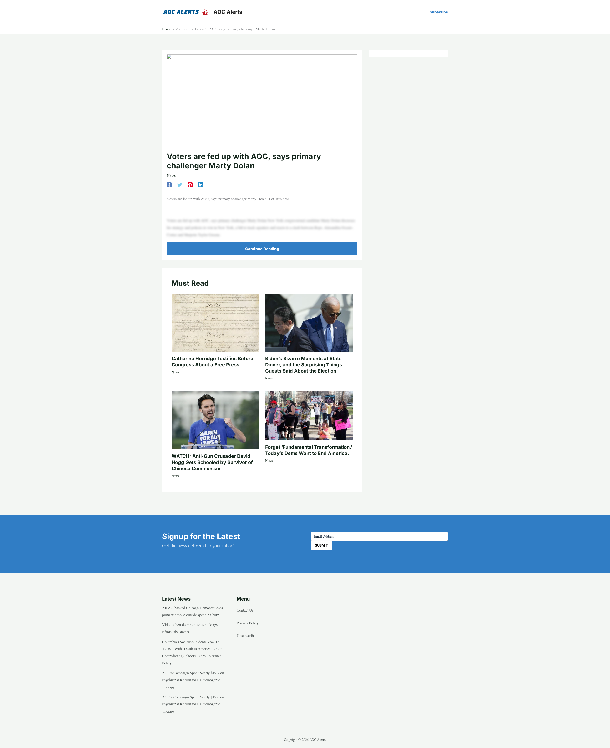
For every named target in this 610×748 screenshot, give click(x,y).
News (171, 175)
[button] (439, 12)
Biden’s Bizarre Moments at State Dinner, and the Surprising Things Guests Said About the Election (303, 365)
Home (166, 28)
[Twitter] (179, 184)
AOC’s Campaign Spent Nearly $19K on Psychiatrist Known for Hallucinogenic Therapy (193, 679)
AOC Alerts (228, 12)
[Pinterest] (190, 184)
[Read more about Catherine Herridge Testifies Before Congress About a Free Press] (215, 321)
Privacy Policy (248, 622)
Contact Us (245, 610)
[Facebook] (169, 184)
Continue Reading (262, 248)
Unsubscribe (246, 635)
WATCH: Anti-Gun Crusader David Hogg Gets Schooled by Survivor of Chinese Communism (212, 462)
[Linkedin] (200, 184)
